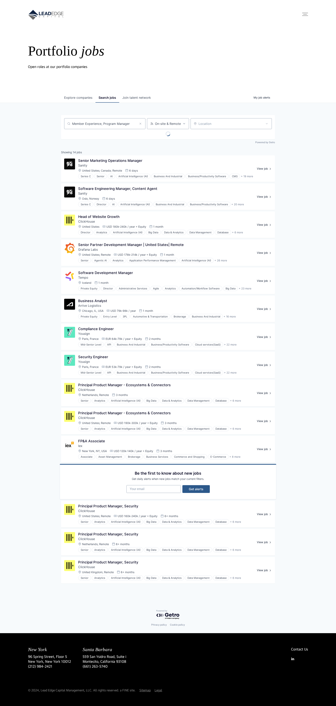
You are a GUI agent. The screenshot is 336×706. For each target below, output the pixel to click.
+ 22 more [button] (230, 344)
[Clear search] (140, 123)
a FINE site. (128, 690)
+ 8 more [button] (235, 456)
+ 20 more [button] (237, 204)
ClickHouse (86, 221)
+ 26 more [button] (220, 260)
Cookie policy (177, 624)
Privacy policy (159, 624)
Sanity (82, 165)
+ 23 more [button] (245, 288)
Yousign (84, 334)
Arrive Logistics (89, 306)
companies (78, 98)
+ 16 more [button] (230, 316)
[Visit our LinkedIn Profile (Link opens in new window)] (299, 659)
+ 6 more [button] (237, 232)
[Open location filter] (266, 123)
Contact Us (299, 649)
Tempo (83, 277)
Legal (158, 690)
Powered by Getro (265, 142)
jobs (107, 98)
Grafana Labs (88, 249)
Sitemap (145, 690)
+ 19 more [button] (247, 176)
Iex (80, 446)
